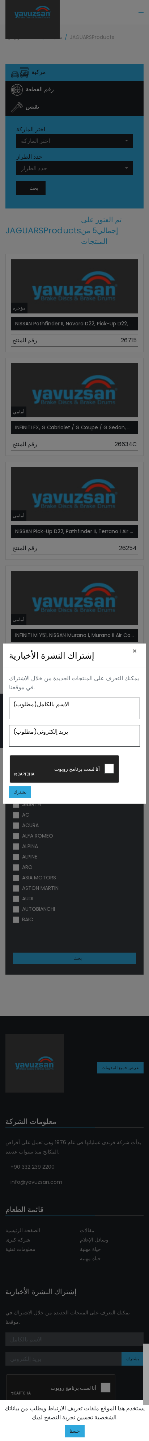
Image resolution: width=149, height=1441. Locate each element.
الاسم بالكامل (41, 704)
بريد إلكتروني (40, 732)
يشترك (20, 792)
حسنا (74, 1431)
